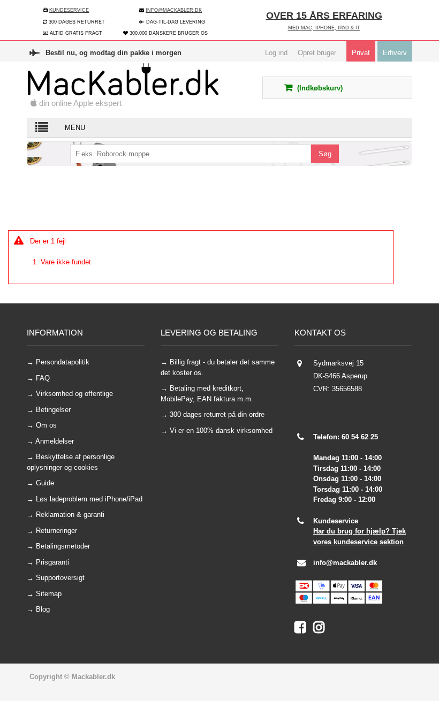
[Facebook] (303, 630)
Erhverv (395, 53)
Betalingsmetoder (63, 546)
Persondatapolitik (62, 362)
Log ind (276, 53)
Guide (45, 483)
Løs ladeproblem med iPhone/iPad (89, 499)
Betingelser (53, 410)
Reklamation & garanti (70, 514)
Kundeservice (69, 10)
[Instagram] (321, 630)
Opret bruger (317, 53)
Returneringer (56, 531)
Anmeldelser (54, 441)
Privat (361, 53)
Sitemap (49, 594)
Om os (46, 425)
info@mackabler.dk (345, 563)
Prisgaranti (52, 562)
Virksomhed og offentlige (74, 394)
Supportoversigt (60, 578)
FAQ (43, 378)
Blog (43, 609)
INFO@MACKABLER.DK (174, 10)
